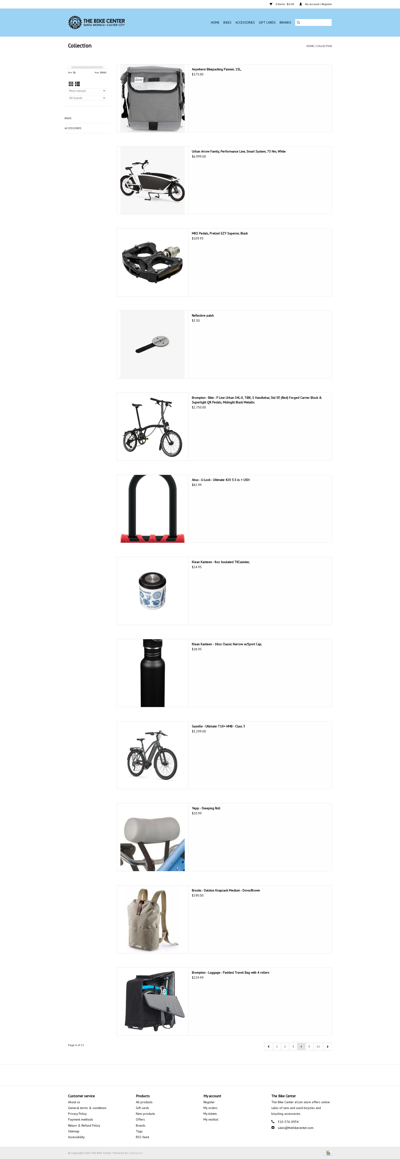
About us (74, 1102)
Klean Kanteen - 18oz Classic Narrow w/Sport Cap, (227, 644)
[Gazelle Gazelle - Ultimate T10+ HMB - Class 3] (152, 755)
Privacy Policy (77, 1114)
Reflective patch (203, 315)
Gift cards (267, 22)
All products (144, 1102)
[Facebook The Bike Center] (187, 1075)
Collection (324, 46)
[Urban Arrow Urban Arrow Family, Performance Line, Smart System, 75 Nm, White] (152, 180)
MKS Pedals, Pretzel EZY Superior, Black (220, 233)
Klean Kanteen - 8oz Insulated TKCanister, (221, 562)
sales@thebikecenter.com (295, 1128)
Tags (139, 1131)
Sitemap (73, 1131)
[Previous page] (268, 1046)
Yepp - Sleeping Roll (206, 808)
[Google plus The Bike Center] (204, 1075)
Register (209, 1102)
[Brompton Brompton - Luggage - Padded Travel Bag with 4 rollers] (152, 1001)
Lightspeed (135, 1153)
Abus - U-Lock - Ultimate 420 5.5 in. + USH (221, 480)
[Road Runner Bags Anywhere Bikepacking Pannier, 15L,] (152, 98)
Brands (285, 22)
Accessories (245, 22)
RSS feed (142, 1137)
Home (215, 22)
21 (318, 1046)
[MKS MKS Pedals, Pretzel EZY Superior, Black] (152, 262)
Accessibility (76, 1137)
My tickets (210, 1114)
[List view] (77, 84)
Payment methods (80, 1119)
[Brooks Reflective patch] (152, 344)
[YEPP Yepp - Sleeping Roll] (152, 837)
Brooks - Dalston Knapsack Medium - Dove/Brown (226, 890)
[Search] (298, 22)
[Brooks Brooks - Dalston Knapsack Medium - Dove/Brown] (152, 919)
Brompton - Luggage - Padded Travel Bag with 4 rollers (230, 972)
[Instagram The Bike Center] (212, 1075)
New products (145, 1114)
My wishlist (210, 1119)
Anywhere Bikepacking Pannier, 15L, (216, 69)
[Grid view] (71, 84)
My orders (210, 1108)
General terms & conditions (87, 1108)
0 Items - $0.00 (285, 4)
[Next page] (327, 1046)
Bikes (227, 22)
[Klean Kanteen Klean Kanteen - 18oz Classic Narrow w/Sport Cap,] (152, 673)
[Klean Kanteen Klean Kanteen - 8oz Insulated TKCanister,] (152, 591)
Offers (140, 1119)
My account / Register (318, 4)
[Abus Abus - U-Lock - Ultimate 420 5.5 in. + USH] (152, 509)
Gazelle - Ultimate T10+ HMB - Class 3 (218, 726)
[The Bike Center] (110, 22)
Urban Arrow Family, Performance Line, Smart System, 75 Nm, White (239, 151)
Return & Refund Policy (84, 1125)
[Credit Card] (327, 1152)
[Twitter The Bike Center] (196, 1075)
